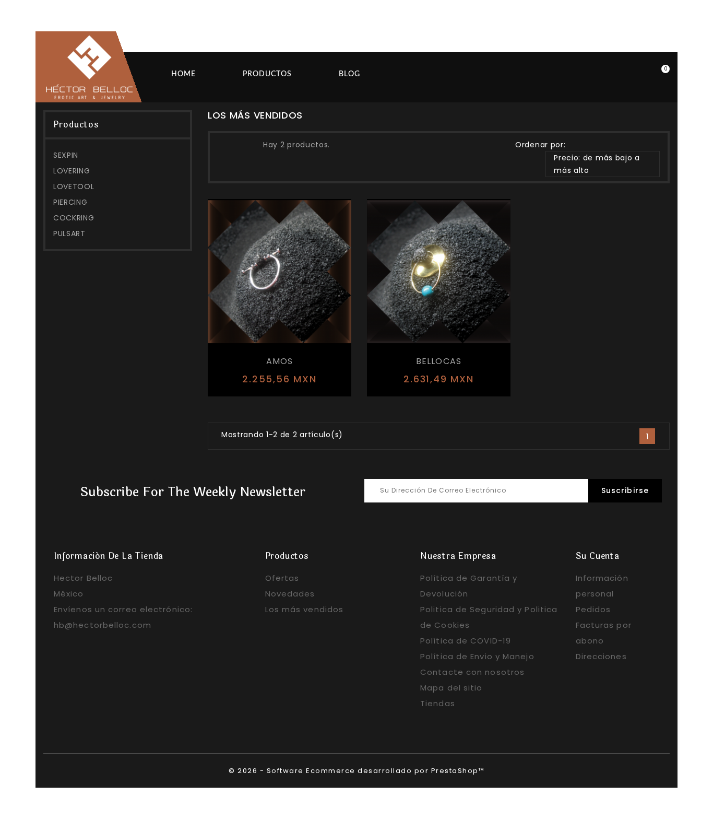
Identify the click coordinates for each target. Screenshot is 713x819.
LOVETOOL (73, 186)
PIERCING (70, 202)
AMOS (279, 361)
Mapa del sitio (451, 687)
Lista (246, 143)
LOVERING (71, 171)
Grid (227, 143)
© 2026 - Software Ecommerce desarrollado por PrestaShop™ (356, 771)
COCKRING (73, 218)
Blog (349, 74)
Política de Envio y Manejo (477, 656)
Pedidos (593, 609)
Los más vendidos (304, 609)
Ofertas (282, 577)
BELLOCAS (439, 361)
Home (183, 74)
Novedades (290, 593)
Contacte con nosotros (472, 671)
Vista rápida (316, 381)
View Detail (267, 380)
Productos (267, 74)
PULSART (69, 233)
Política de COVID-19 (465, 640)
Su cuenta (598, 556)
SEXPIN (65, 155)
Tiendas (437, 703)
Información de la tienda (108, 556)
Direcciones (601, 656)
